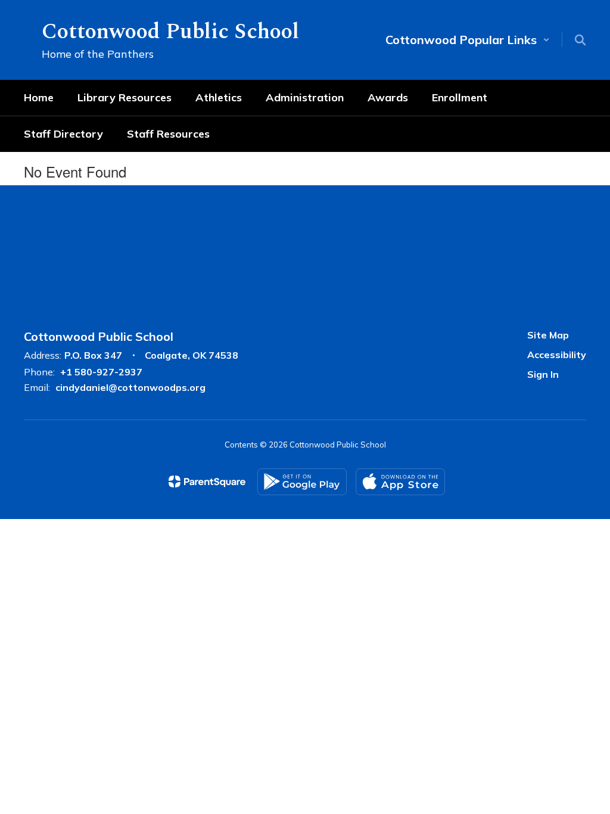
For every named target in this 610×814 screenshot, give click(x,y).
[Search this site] (580, 40)
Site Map (548, 335)
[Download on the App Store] (400, 481)
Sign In (543, 374)
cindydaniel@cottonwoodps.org (130, 387)
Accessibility (556, 355)
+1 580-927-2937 (101, 372)
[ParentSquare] (207, 481)
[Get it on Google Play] (302, 481)
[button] (467, 39)
